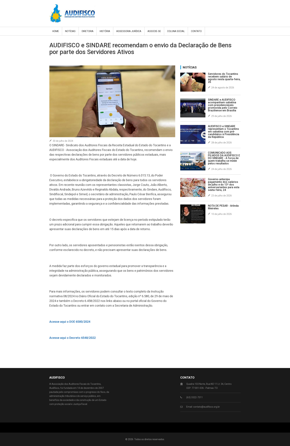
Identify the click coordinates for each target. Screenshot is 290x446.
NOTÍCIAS (70, 31)
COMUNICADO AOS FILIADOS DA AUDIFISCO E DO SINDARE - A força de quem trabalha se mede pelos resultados (224, 158)
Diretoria (87, 31)
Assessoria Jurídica (128, 31)
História (105, 31)
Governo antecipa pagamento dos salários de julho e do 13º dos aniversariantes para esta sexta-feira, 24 (223, 185)
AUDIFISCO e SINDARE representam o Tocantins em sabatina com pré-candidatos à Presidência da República (223, 132)
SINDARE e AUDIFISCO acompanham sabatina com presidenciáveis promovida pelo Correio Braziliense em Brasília (222, 105)
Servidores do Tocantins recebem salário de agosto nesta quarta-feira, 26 (224, 78)
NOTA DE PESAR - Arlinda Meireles (223, 207)
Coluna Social (176, 31)
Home (55, 31)
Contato (196, 31)
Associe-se (154, 31)
